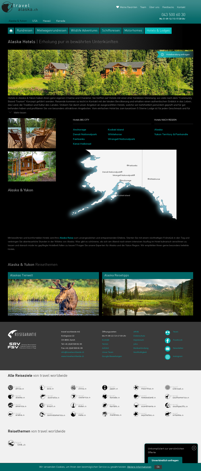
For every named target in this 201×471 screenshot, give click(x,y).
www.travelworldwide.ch (72, 356)
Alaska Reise (66, 237)
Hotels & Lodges (158, 30)
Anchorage (79, 129)
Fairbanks (79, 139)
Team (143, 7)
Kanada (60, 21)
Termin (105, 344)
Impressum (138, 340)
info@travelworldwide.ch (72, 352)
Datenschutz (139, 336)
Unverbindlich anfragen (165, 460)
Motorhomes (133, 30)
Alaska (158, 129)
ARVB (136, 331)
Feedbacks (168, 7)
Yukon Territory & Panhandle (171, 134)
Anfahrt (105, 348)
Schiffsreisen (111, 30)
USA (34, 21)
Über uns (154, 7)
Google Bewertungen (112, 356)
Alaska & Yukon (18, 21)
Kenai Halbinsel (82, 143)
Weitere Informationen (139, 467)
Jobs (135, 344)
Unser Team (107, 352)
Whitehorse (115, 134)
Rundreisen (24, 30)
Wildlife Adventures (84, 30)
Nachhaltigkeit (140, 352)
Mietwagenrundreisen (51, 30)
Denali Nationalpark (85, 134)
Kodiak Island (116, 129)
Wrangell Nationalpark (121, 139)
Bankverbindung (140, 348)
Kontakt (181, 7)
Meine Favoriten (128, 7)
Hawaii (47, 21)
